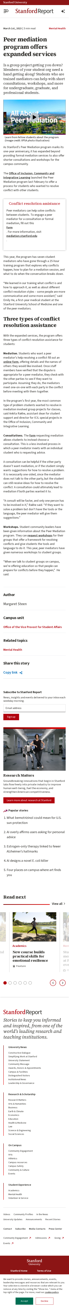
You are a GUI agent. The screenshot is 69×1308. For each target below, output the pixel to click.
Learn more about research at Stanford (29, 800)
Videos (6, 1214)
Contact (7, 1229)
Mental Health (57, 28)
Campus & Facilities (18, 1072)
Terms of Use (44, 1271)
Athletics (12, 1158)
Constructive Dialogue (19, 1053)
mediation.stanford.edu (21, 236)
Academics (19, 946)
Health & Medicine (17, 1123)
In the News (42, 1214)
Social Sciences (16, 1134)
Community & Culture (18, 1170)
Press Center (55, 1229)
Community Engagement (20, 1151)
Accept (24, 1301)
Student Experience (19, 1185)
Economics (13, 1115)
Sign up (11, 717)
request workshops (39, 535)
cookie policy (52, 1292)
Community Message (18, 1064)
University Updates (12, 1219)
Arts (10, 1154)
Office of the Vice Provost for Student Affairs (32, 627)
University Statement (19, 1060)
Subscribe (20, 1229)
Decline (44, 1301)
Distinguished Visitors (19, 1075)
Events (11, 1173)
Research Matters (17, 1100)
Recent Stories (52, 1219)
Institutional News (17, 1079)
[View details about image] (34, 117)
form (9, 227)
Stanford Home (18, 1271)
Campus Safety (16, 1166)
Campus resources (17, 1162)
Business (12, 1107)
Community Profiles (23, 1214)
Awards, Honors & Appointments (24, 1068)
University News (17, 1047)
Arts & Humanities (17, 1104)
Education (13, 1119)
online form (10, 362)
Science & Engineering (19, 1130)
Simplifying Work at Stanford (22, 1056)
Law (10, 1126)
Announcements (34, 1219)
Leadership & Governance (21, 1083)
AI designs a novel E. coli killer (27, 860)
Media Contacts (37, 1229)
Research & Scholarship (21, 1094)
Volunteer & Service (18, 1198)
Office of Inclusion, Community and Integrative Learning (28, 175)
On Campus (14, 1145)
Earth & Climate (16, 1111)
